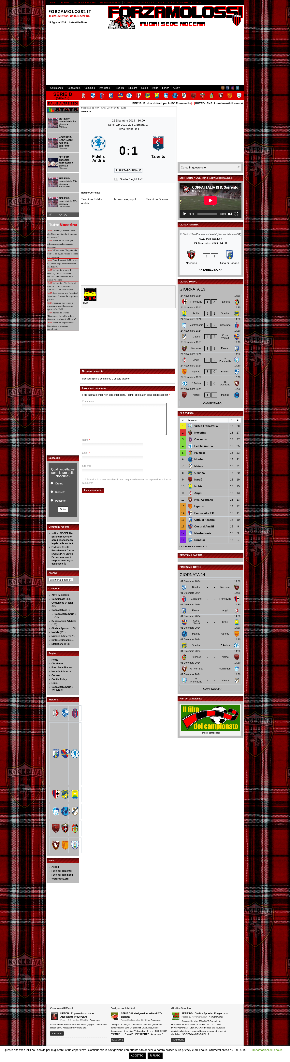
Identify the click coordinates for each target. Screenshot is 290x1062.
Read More (57, 1033)
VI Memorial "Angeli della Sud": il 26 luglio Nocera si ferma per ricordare (62, 253)
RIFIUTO (155, 1055)
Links (161, 2)
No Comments (93, 1020)
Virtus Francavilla (206, 425)
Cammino (89, 88)
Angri (198, 493)
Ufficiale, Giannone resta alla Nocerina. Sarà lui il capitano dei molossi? (62, 233)
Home (53, 2)
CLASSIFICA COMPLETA (193, 546)
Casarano (200, 439)
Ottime (59, 483)
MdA (97, 108)
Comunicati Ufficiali (62, 602)
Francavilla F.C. (204, 513)
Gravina (199, 472)
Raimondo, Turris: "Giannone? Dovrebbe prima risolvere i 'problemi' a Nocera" (61, 315)
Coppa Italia (73, 88)
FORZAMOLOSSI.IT (69, 11)
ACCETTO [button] (137, 1055)
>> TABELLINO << (210, 269)
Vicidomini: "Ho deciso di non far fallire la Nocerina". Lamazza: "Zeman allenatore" (61, 286)
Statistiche (103, 88)
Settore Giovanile (61, 640)
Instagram (233, 88)
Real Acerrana (203, 499)
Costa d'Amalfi (204, 526)
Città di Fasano (204, 519)
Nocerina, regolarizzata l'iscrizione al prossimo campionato (60, 325)
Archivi (175, 88)
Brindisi (199, 539)
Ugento (199, 506)
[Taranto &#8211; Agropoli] (130, 199)
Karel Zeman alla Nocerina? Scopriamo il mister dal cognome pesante (62, 296)
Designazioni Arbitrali (63, 621)
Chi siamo (65, 2)
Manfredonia (202, 533)
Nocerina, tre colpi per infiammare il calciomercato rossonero (60, 243)
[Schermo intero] (236, 214)
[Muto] (230, 214)
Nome (85, 439)
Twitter (238, 88)
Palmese (200, 452)
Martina (199, 459)
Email (85, 453)
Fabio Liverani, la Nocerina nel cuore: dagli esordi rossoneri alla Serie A (62, 263)
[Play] (185, 214)
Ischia (198, 486)
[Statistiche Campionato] (63, 111)
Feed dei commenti (62, 874)
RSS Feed (223, 88)
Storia (155, 88)
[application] (210, 200)
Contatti (129, 2)
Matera (198, 466)
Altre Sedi (57, 595)
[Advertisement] (145, 57)
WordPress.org (59, 878)
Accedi (55, 867)
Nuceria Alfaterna (110, 2)
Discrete (60, 492)
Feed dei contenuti (61, 870)
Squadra (132, 88)
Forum (165, 88)
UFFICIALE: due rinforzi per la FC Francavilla (141, 103)
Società (120, 88)
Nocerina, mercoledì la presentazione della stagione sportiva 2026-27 (60, 306)
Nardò (198, 479)
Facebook (228, 88)
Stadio (144, 88)
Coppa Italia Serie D (65, 614)
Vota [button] (63, 509)
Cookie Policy (146, 2)
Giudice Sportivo (60, 628)
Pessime (60, 500)
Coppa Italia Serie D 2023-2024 (184, 2)
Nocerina (200, 432)
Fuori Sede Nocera (85, 2)
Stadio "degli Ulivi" (131, 179)
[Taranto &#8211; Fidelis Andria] (97, 201)
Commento (88, 401)
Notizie (55, 632)
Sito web (86, 466)
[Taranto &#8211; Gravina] (162, 199)
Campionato (57, 88)
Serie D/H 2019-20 (120, 124)
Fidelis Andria (203, 446)
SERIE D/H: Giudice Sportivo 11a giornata (204, 1013)
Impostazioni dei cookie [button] (267, 1050)
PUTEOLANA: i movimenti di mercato (200, 103)
